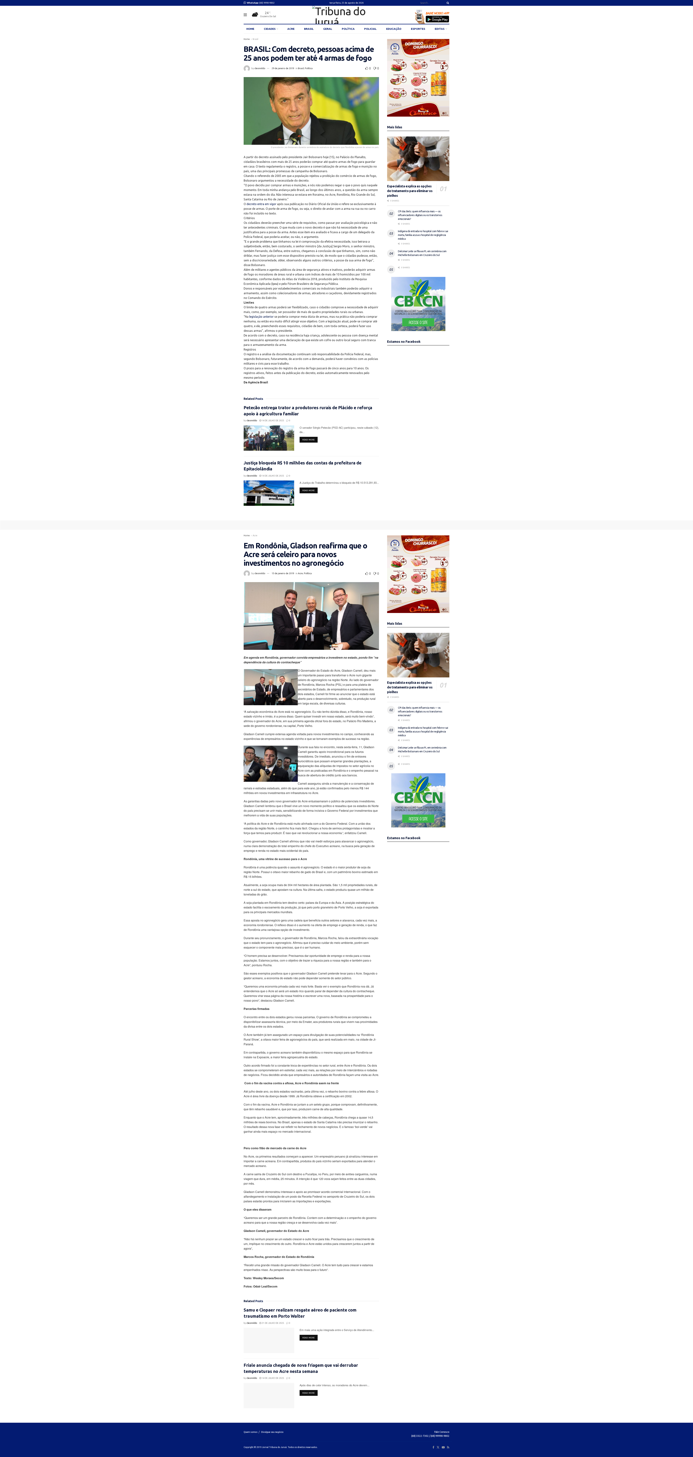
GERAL (327, 28)
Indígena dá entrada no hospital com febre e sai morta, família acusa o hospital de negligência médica (423, 235)
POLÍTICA (348, 28)
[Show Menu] (245, 15)
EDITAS (439, 28)
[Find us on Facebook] (433, 1447)
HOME (250, 28)
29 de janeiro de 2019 (283, 68)
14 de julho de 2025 (272, 420)
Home (247, 39)
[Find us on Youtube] (443, 1447)
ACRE (291, 28)
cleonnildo (259, 68)
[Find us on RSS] (448, 1447)
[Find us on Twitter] (438, 1447)
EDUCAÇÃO (393, 28)
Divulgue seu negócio (272, 1432)
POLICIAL (370, 28)
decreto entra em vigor (261, 204)
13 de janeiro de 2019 (283, 573)
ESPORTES (418, 28)
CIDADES (270, 28)
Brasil (255, 39)
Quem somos (251, 1432)
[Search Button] (447, 3)
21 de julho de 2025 (272, 1323)
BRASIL (309, 28)
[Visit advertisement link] (418, 78)
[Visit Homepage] (346, 15)
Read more (310, 439)
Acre (255, 535)
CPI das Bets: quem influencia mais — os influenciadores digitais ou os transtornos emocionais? (420, 215)
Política (309, 68)
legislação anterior (261, 316)
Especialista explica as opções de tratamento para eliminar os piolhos (409, 190)
